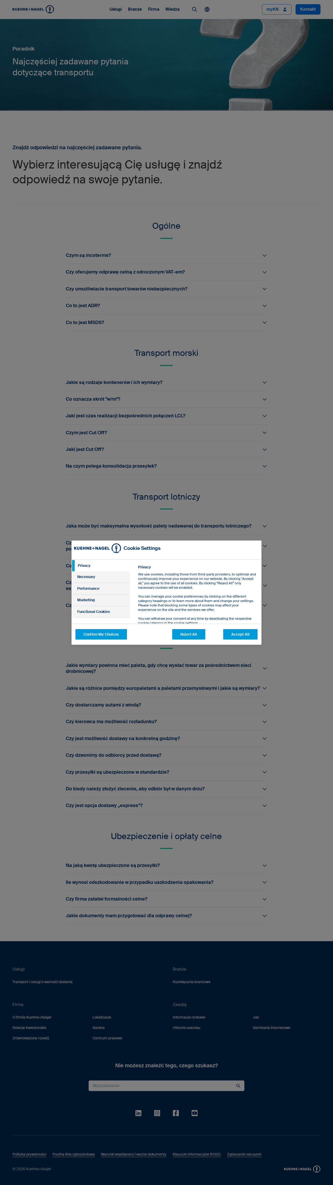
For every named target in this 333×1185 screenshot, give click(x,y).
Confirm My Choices (101, 634)
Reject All (188, 634)
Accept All (240, 634)
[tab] (100, 566)
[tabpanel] (198, 607)
